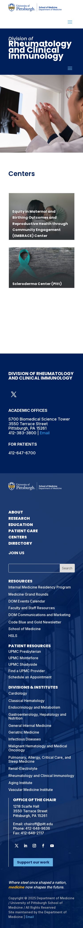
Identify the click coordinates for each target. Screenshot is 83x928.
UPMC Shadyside (22, 664)
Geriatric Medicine (23, 732)
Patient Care (23, 531)
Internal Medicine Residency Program (39, 587)
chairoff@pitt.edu (38, 824)
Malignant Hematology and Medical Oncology (37, 748)
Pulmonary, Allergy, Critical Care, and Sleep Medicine (39, 759)
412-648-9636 (37, 828)
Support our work (33, 862)
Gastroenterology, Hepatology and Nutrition (37, 716)
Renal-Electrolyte (22, 768)
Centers (17, 537)
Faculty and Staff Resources (31, 608)
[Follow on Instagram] (34, 845)
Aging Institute (20, 782)
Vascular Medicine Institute (30, 789)
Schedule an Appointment (30, 677)
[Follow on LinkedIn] (25, 845)
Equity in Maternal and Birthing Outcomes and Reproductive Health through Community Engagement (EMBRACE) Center (40, 223)
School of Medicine (24, 629)
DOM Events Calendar (26, 601)
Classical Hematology (26, 700)
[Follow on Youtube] (52, 845)
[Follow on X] (13, 394)
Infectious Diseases (24, 739)
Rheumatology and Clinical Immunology (41, 775)
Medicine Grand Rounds (28, 594)
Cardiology (17, 693)
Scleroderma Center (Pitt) (37, 283)
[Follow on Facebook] (43, 845)
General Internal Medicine (29, 725)
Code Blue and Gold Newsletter (34, 622)
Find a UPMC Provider (26, 671)
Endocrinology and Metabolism (34, 707)
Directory (20, 543)
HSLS (12, 635)
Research (19, 518)
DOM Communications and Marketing (39, 615)
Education (20, 524)
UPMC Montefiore (23, 658)
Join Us (16, 553)
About (15, 512)
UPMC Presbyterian (24, 651)
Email (45, 433)
